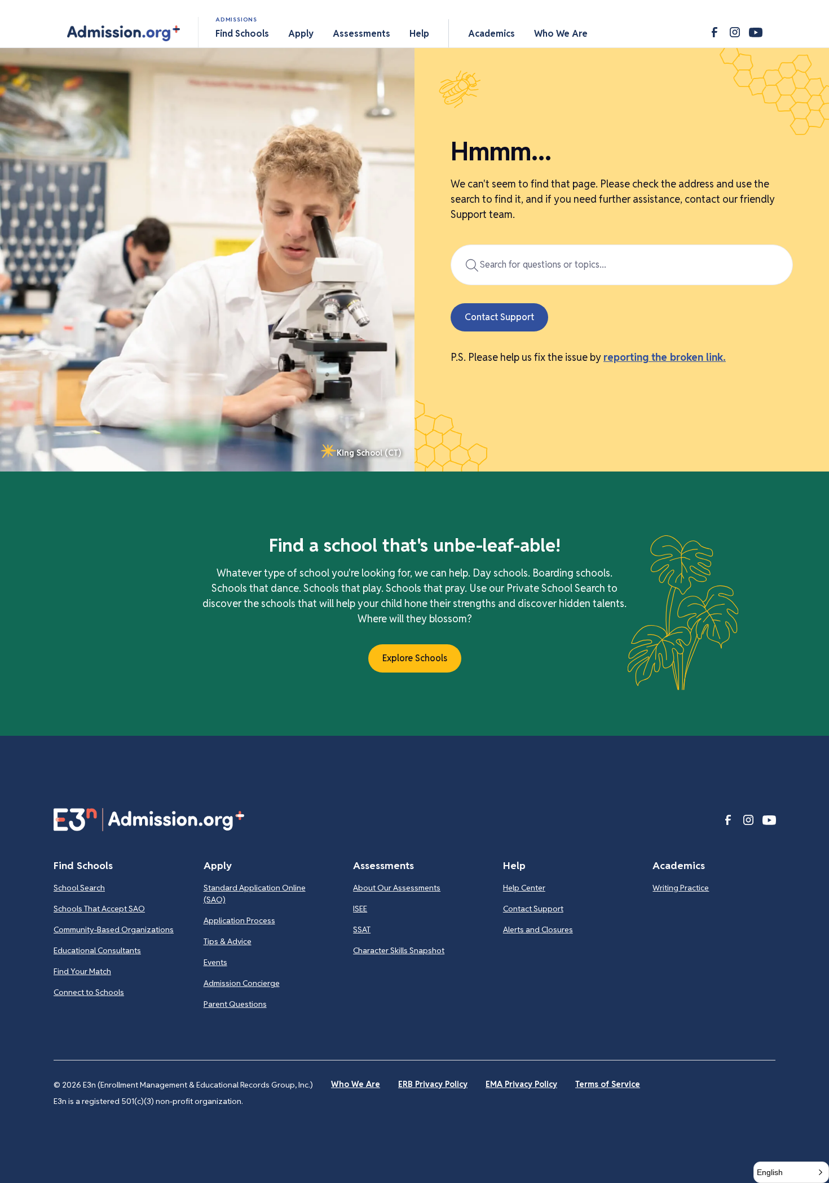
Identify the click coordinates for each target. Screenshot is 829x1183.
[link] (361, 453)
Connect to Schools (89, 992)
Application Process (239, 920)
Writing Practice (680, 888)
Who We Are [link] (355, 1084)
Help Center (524, 888)
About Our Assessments (396, 888)
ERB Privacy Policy (433, 1084)
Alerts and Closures (538, 929)
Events (215, 962)
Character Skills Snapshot (398, 950)
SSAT (362, 929)
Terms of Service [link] (607, 1084)
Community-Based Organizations (114, 929)
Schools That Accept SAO (99, 908)
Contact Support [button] (499, 317)
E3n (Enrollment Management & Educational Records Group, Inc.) (198, 1085)
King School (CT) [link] (369, 453)
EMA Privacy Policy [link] (521, 1084)
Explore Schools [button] (414, 658)
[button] (123, 33)
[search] (622, 265)
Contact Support (533, 908)
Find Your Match (82, 971)
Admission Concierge (242, 983)
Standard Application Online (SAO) (255, 894)
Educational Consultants (97, 950)
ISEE (360, 908)
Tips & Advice (228, 941)
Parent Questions (235, 1004)
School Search (79, 888)
